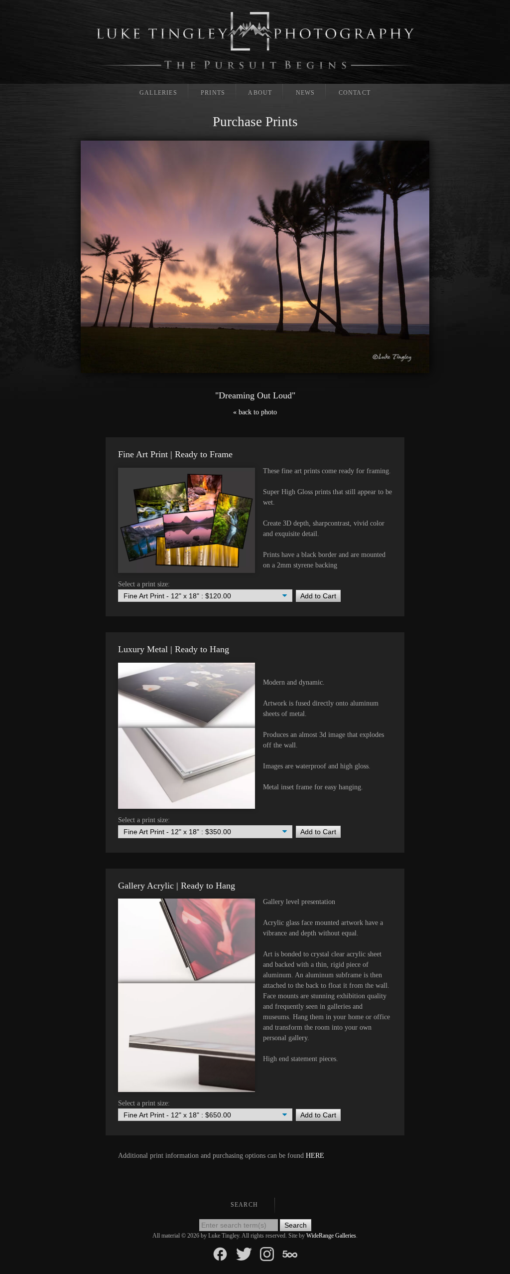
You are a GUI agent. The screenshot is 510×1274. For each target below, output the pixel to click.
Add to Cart (318, 596)
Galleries (158, 92)
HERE (315, 1155)
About (260, 92)
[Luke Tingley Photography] (255, 40)
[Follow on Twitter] (244, 1253)
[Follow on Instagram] (267, 1253)
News (305, 92)
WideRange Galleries (331, 1235)
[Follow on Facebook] (220, 1253)
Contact (355, 92)
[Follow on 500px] (290, 1253)
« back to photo (255, 412)
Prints (213, 92)
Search (244, 1204)
